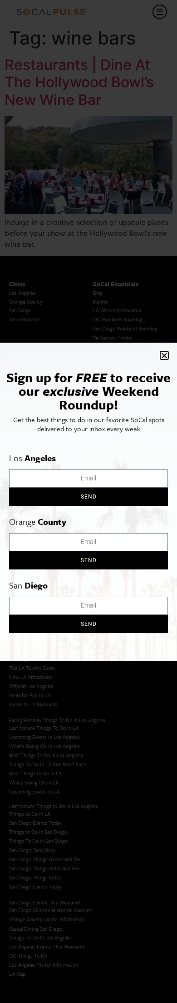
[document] (88, 501)
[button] (164, 355)
